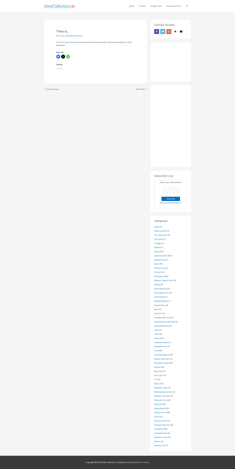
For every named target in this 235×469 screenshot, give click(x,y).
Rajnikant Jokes (161, 388)
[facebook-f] (157, 31)
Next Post (141, 89)
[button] (187, 6)
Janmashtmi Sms (161, 326)
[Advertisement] (172, 61)
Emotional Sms (160, 256)
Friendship (159, 276)
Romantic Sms (160, 400)
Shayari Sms (159, 412)
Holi (156, 309)
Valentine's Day (160, 437)
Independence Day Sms (164, 322)
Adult (156, 227)
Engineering (159, 260)
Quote (156, 383)
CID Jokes (158, 239)
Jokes (156, 338)
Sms (156, 416)
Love (156, 350)
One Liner (60, 36)
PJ (155, 379)
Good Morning (160, 289)
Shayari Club (156, 6)
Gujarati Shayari (161, 301)
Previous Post (51, 89)
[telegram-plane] (175, 31)
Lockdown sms (160, 346)
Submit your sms (174, 6)
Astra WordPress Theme (138, 462)
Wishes (157, 441)
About (131, 6)
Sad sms (158, 404)
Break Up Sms (160, 231)
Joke (156, 334)
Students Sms (160, 421)
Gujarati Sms (159, 305)
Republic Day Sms (162, 396)
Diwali (156, 251)
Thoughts (158, 429)
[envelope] (181, 31)
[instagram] (169, 31)
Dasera (157, 247)
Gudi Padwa (159, 297)
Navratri (157, 367)
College (157, 243)
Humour (157, 313)
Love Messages (161, 355)
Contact (142, 6)
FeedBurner (176, 203)
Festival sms (159, 268)
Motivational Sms (161, 363)
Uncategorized (160, 433)
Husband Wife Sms (162, 317)
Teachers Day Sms (162, 425)
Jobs (156, 330)
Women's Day (160, 445)
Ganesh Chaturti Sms (163, 280)
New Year (158, 371)
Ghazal (157, 284)
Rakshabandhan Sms (163, 392)
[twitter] (163, 31)
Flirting (157, 272)
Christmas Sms (160, 235)
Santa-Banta (159, 408)
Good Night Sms (161, 293)
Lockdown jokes (161, 342)
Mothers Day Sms (162, 359)
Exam (156, 264)
